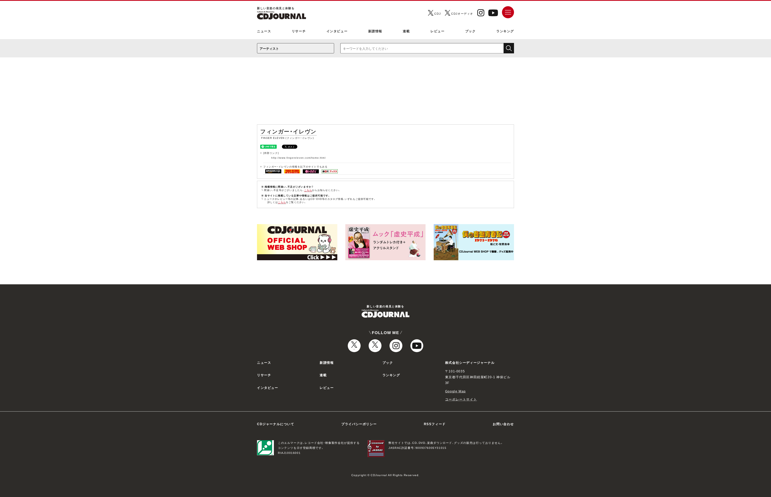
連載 (406, 30)
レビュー (437, 30)
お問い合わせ (503, 423)
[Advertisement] (385, 93)
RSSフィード (435, 423)
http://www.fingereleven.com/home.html (298, 158)
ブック (470, 30)
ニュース (264, 30)
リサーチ (299, 30)
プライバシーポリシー (359, 423)
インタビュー (337, 30)
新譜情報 (375, 30)
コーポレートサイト (461, 399)
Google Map (455, 391)
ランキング (505, 30)
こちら (308, 190)
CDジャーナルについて (275, 423)
